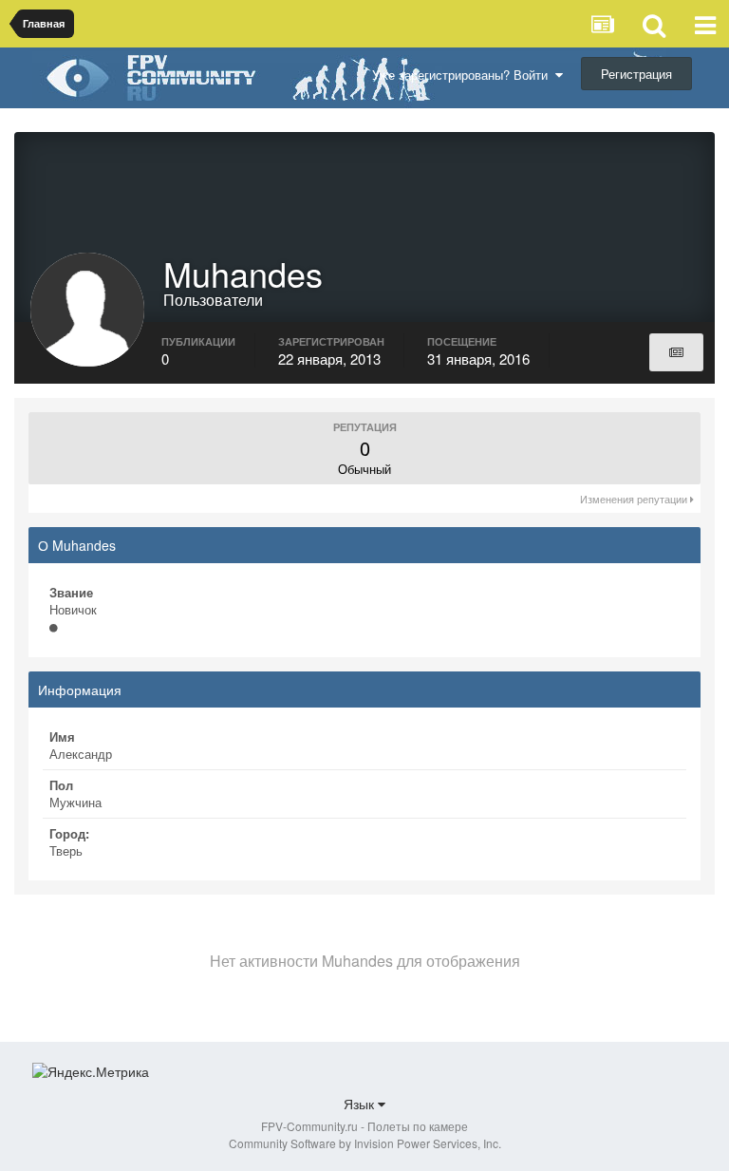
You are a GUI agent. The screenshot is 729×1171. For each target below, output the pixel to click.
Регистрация (636, 74)
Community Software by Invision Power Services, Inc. (365, 1143)
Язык (361, 1103)
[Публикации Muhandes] (676, 352)
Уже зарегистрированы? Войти (463, 75)
